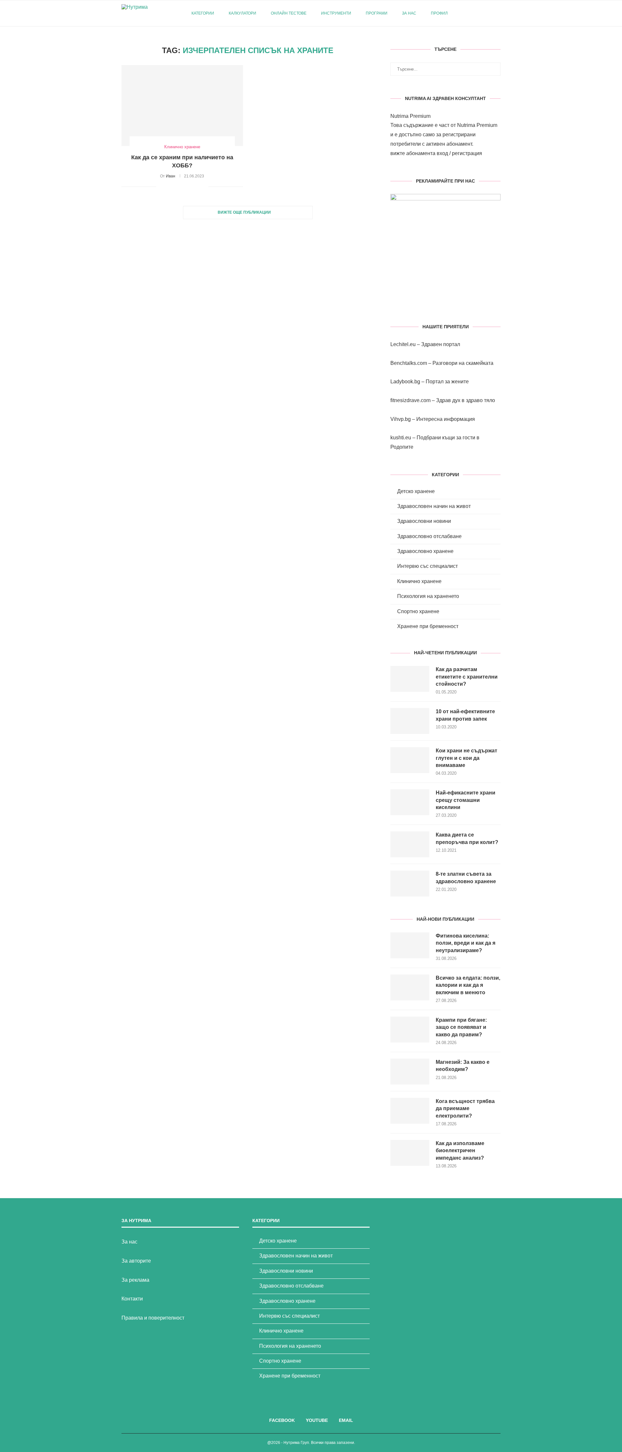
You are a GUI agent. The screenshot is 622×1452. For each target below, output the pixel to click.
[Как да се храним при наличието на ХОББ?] (182, 105)
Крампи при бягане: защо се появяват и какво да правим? (461, 1027)
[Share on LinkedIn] (189, 186)
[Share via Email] (203, 186)
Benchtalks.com (408, 363)
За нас (409, 13)
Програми (376, 13)
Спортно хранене (418, 611)
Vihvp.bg (400, 419)
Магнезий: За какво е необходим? (463, 1065)
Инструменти (336, 13)
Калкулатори (242, 13)
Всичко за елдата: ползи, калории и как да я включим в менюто (468, 985)
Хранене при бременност (427, 626)
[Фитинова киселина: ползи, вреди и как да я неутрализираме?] (409, 945)
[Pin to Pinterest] (183, 186)
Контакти (132, 1298)
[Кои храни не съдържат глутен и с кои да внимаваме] (409, 760)
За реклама (135, 1280)
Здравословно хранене (425, 551)
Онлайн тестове (288, 13)
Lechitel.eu (403, 344)
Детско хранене (416, 491)
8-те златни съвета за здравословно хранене (466, 877)
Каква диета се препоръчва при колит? (467, 838)
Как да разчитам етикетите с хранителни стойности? (467, 677)
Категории (202, 13)
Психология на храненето (428, 596)
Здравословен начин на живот (434, 506)
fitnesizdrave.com (410, 400)
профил (439, 13)
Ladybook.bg (405, 381)
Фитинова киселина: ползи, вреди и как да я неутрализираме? (465, 943)
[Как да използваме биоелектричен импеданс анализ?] (409, 1153)
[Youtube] (480, 13)
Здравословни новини (424, 521)
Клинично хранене (419, 581)
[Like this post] (161, 186)
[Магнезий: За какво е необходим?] (409, 1072)
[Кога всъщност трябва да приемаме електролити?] (409, 1111)
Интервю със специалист (427, 566)
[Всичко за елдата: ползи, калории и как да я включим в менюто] (409, 987)
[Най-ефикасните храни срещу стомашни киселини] (409, 802)
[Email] (487, 13)
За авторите (136, 1261)
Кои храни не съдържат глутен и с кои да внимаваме (466, 758)
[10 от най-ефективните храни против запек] (409, 721)
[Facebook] (474, 13)
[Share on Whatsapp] (196, 186)
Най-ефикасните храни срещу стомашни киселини (465, 800)
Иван (170, 176)
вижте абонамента (412, 153)
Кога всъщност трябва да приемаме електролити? (465, 1108)
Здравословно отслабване (429, 536)
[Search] (497, 13)
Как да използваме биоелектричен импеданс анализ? (460, 1151)
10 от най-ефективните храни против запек (465, 715)
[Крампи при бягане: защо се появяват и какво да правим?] (409, 1029)
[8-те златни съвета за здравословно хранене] (409, 883)
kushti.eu (400, 437)
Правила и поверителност (152, 1318)
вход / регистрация (459, 153)
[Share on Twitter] (176, 186)
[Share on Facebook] (169, 186)
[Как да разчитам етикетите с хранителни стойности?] (409, 679)
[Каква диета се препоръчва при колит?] (409, 844)
